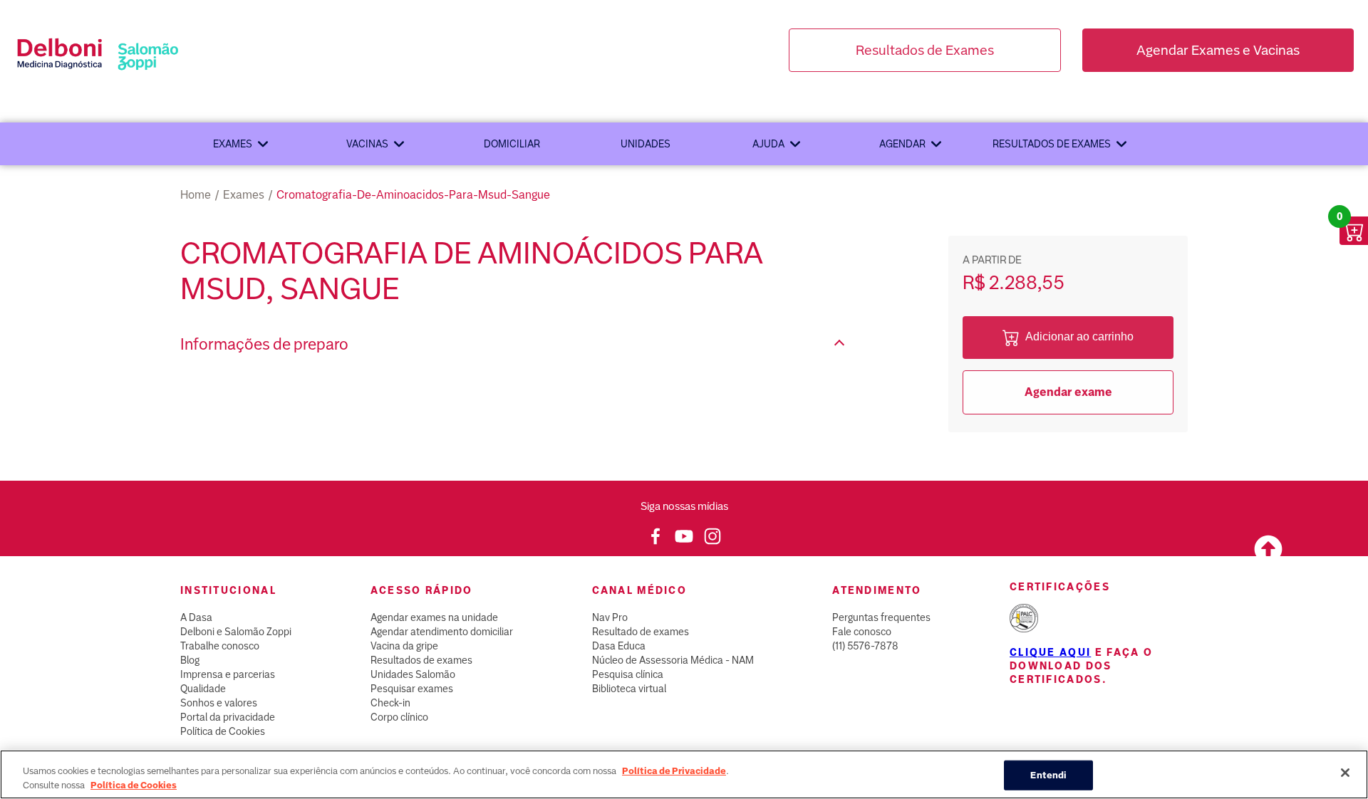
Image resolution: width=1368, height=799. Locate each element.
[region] (684, 774)
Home (195, 195)
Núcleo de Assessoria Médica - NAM (673, 660)
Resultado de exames (640, 631)
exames (243, 195)
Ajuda (768, 144)
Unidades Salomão (412, 674)
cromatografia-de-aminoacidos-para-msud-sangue (413, 195)
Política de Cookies (222, 731)
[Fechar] (1345, 772)
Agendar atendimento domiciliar (441, 631)
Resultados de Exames (925, 50)
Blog (190, 660)
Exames (232, 144)
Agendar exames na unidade (434, 617)
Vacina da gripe (404, 646)
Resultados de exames (1052, 144)
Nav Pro (610, 617)
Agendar (902, 144)
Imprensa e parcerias (227, 674)
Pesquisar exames (411, 688)
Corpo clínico (399, 717)
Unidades (645, 144)
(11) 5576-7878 (865, 646)
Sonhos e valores (218, 703)
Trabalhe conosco (219, 646)
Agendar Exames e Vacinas (1218, 50)
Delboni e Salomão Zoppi (235, 631)
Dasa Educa (619, 646)
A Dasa (196, 617)
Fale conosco (861, 631)
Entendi (1048, 775)
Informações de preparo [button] (264, 344)
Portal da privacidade (227, 717)
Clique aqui (1050, 652)
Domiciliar (512, 144)
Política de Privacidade (674, 771)
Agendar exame (1068, 392)
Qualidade (203, 688)
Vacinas (367, 144)
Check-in (390, 703)
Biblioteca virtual (629, 688)
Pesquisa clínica (627, 674)
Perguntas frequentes (881, 617)
